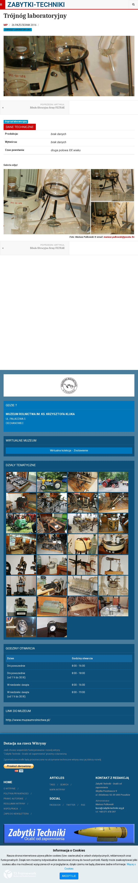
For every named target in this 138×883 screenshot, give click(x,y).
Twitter (70, 805)
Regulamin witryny (14, 803)
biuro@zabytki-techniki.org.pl (110, 808)
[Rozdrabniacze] (52, 586)
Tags (52, 784)
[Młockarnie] (21, 503)
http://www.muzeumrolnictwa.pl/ (28, 720)
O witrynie (9, 788)
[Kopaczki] (83, 482)
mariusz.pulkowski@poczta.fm (119, 237)
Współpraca (11, 808)
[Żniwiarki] (21, 544)
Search (64, 784)
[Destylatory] (83, 544)
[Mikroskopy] (21, 565)
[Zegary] (52, 627)
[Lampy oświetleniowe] (113, 606)
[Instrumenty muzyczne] (83, 606)
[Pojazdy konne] (83, 523)
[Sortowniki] (52, 523)
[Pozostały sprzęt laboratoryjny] (52, 606)
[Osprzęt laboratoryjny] (83, 565)
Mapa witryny (57, 789)
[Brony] (21, 482)
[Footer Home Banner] (69, 833)
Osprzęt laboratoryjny (18, 29)
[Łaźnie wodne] (113, 544)
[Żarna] (113, 523)
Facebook (55, 805)
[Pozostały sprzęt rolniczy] (52, 544)
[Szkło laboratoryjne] (113, 586)
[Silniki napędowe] (21, 523)
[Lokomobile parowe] (113, 482)
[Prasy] (21, 586)
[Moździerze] (52, 565)
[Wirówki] (21, 606)
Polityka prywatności (16, 793)
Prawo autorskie (13, 798)
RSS (83, 805)
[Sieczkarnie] (83, 503)
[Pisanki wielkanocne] (21, 627)
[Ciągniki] (52, 482)
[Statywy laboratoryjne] (83, 586)
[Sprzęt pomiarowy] (113, 565)
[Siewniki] (113, 503)
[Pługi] (52, 503)
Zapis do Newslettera (16, 814)
